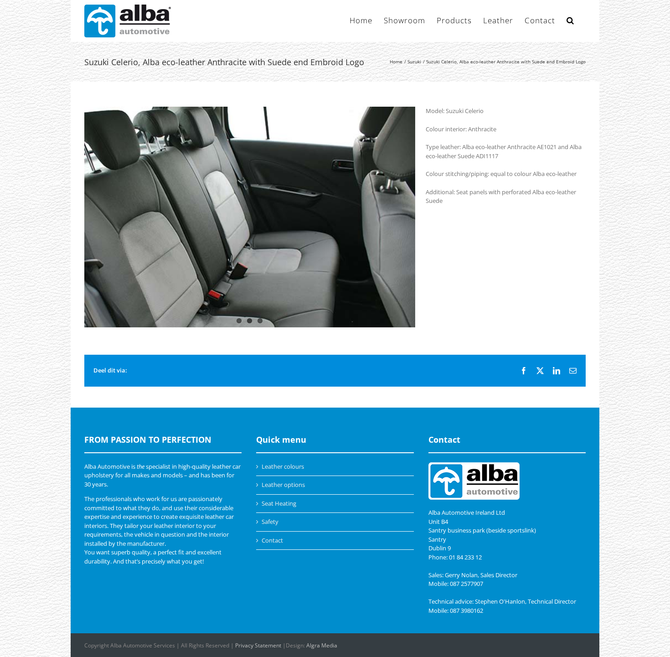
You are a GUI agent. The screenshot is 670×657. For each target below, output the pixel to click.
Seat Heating (279, 503)
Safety (270, 521)
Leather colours (283, 466)
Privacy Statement (258, 645)
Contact (272, 540)
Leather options (283, 485)
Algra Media (321, 645)
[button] (570, 19)
